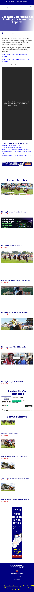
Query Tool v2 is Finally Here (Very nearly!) (16, 149)
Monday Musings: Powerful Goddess (14, 212)
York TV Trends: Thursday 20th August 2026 (15, 499)
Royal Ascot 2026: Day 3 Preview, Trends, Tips (17, 155)
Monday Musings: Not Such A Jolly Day (14, 312)
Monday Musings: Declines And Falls (13, 382)
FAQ (18, 1)
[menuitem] (10, 1)
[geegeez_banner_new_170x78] (14, 8)
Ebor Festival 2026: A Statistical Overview (15, 280)
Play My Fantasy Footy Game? (12, 145)
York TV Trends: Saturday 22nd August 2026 (15, 478)
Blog (26, 1)
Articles (22, 1)
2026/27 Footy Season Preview (12, 147)
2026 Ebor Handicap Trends (9, 434)
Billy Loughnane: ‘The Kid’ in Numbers (14, 347)
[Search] (26, 7)
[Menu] (30, 7)
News (19, 4)
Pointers (15, 4)
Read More (4, 214)
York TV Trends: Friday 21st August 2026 (14, 456)
